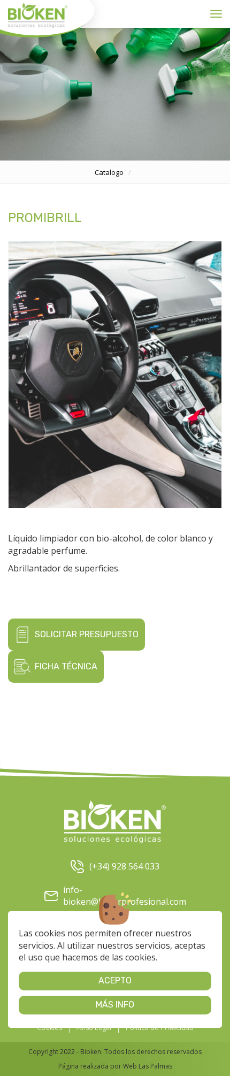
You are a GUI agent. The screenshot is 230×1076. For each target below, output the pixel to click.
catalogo (109, 172)
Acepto (115, 980)
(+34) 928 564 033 (124, 866)
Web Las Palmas (147, 1066)
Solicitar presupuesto (87, 634)
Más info (115, 1004)
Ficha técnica (66, 666)
